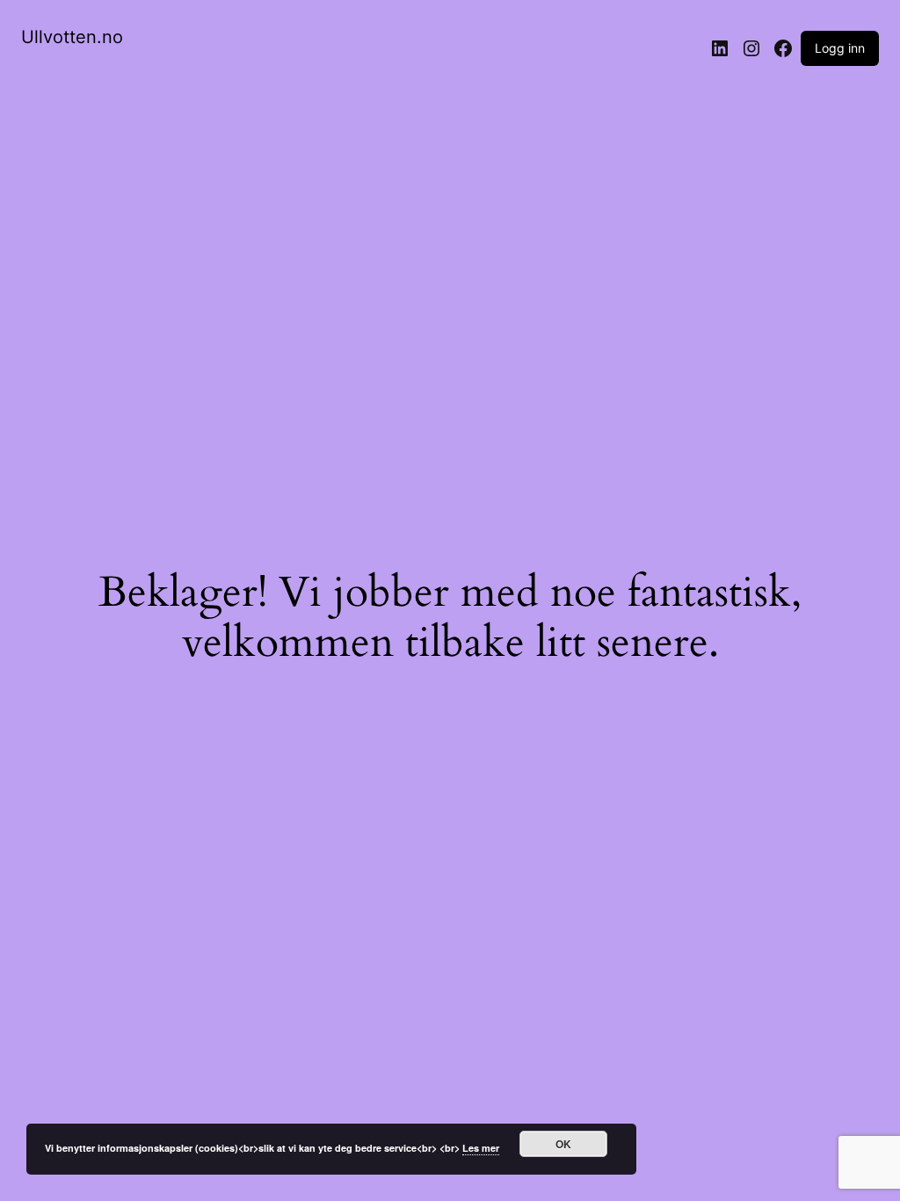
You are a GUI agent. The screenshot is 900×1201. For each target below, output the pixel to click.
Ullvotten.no (72, 36)
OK (563, 1144)
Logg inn (840, 47)
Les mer (480, 1147)
